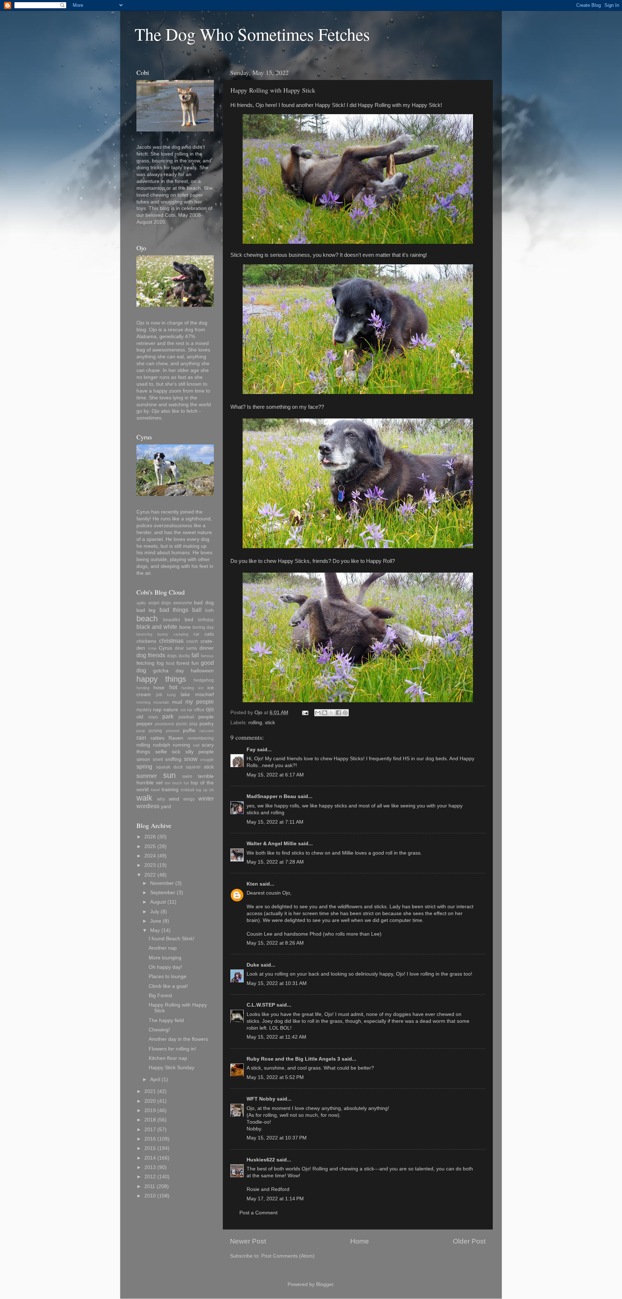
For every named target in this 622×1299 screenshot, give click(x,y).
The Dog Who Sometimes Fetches (252, 33)
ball (197, 609)
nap (157, 709)
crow (152, 648)
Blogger (324, 1284)
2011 (149, 1186)
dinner (206, 648)
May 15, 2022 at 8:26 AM (275, 943)
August (158, 902)
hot (173, 687)
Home (359, 1241)
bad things (173, 609)
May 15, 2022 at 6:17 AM (275, 775)
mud (177, 702)
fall (195, 655)
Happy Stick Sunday (171, 1067)
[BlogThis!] (324, 712)
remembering (201, 738)
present (172, 731)
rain (141, 737)
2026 (150, 836)
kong (171, 695)
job (159, 694)
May (155, 930)
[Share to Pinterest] (345, 712)
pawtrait (186, 717)
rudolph (161, 745)
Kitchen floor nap (168, 1058)
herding (142, 688)
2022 (150, 875)
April (155, 1079)
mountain (161, 702)
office (199, 709)
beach (147, 618)
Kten (252, 884)
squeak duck (169, 767)
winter (206, 798)
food (170, 663)
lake (185, 694)
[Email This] (317, 712)
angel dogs (159, 602)
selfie (161, 751)
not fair (186, 710)
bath (209, 610)
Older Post (469, 1241)
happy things (161, 679)
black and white (156, 626)
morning (143, 702)
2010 (150, 1196)
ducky (184, 655)
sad (196, 745)
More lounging (165, 957)
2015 (150, 1148)
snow (191, 759)
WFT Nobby (261, 1099)
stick (270, 722)
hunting (187, 688)
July (154, 911)
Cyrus (165, 648)
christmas (171, 640)
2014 (150, 1158)
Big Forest (160, 995)
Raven (175, 738)
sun (169, 775)
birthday (206, 619)
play (193, 723)
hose (158, 687)
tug (198, 790)
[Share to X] (331, 712)
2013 (150, 1167)
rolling (255, 722)
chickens (146, 641)
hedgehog (204, 680)
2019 (150, 1110)
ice (200, 688)
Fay (251, 749)
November (162, 883)
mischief (204, 694)
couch (192, 641)
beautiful (171, 619)
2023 (150, 865)
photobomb (164, 724)
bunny (162, 634)
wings (189, 799)
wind (174, 799)
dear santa (186, 648)
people (206, 717)
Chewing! (159, 1030)
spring (144, 766)
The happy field (166, 1020)
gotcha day (168, 670)
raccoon (206, 731)
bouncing (144, 634)
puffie (189, 730)
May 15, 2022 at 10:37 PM (277, 1138)
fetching (145, 663)
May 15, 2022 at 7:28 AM (275, 862)
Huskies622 (261, 1160)
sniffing (173, 759)
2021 (150, 1091)
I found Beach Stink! (171, 938)
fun (195, 663)
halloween (202, 670)
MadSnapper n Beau (271, 796)
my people (199, 701)
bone (185, 627)
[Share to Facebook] (338, 712)
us (211, 789)
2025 (150, 846)
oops (153, 717)
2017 (150, 1129)
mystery (144, 709)
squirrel (193, 767)
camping (180, 634)
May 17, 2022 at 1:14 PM (275, 1198)
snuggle (207, 759)
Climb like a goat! (168, 986)
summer (146, 775)
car (196, 634)
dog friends (150, 655)
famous (207, 656)
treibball (187, 790)
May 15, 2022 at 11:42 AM (276, 1037)
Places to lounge (167, 976)
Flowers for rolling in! (172, 1049)
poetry (206, 723)
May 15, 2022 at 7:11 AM (275, 822)
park (167, 716)
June (155, 921)
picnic (182, 723)
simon (143, 759)
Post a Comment (258, 1212)
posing (155, 730)
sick (176, 751)
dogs (172, 655)
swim (187, 776)
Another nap (163, 948)
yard (166, 806)
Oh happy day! (165, 967)
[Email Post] (304, 712)
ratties (157, 738)
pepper (144, 723)
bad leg (146, 610)
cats (209, 634)
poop (140, 731)
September (162, 892)
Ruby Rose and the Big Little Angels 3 (293, 1059)
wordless (147, 806)
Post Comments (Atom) (288, 1256)
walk (144, 797)
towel (155, 790)
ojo (210, 709)
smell (158, 759)
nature (170, 709)
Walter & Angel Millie (272, 843)
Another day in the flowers (178, 1039)
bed (189, 619)
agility (141, 603)
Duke (253, 965)
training (170, 789)
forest (182, 663)
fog (160, 663)
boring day (203, 627)
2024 (150, 856)
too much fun (177, 783)
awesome (182, 602)
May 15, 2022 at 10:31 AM (277, 983)
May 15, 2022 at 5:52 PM (275, 1077)
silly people (199, 751)
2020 (150, 1101)
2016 (150, 1139)
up (205, 790)
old (139, 717)
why (161, 799)
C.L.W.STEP (261, 1005)
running (181, 745)
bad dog (204, 602)
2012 (150, 1176)
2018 (150, 1120)
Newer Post (248, 1241)
